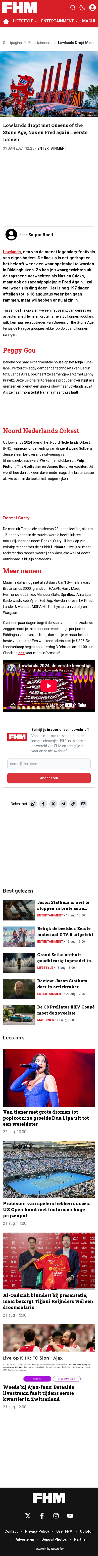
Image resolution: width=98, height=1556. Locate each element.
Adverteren (25, 1539)
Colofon (86, 1531)
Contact (11, 1531)
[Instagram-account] (56, 1516)
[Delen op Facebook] (43, 804)
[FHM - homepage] (19, 7)
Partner (80, 1539)
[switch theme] (82, 7)
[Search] (73, 8)
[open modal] (92, 7)
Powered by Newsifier (49, 1549)
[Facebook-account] (42, 1516)
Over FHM (64, 1531)
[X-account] (28, 1516)
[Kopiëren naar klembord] (73, 804)
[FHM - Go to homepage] (49, 1498)
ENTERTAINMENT (57, 21)
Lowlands (12, 251)
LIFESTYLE (23, 21)
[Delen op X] (53, 804)
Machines (45, 1020)
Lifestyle (45, 968)
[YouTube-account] (70, 1516)
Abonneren (49, 778)
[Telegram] (63, 804)
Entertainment (52, 148)
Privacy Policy (37, 1531)
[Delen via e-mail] (83, 804)
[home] (6, 21)
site (21, 653)
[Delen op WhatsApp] (33, 804)
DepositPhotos (54, 1539)
